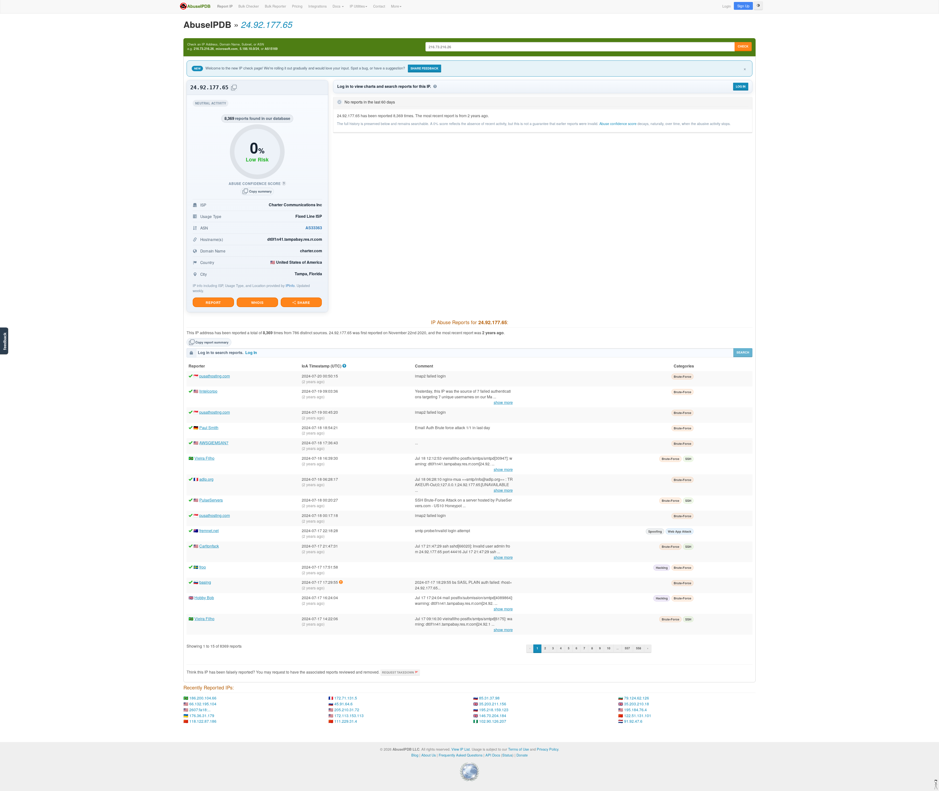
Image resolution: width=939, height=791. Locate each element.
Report (213, 302)
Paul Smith (208, 427)
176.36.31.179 (201, 715)
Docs (337, 6)
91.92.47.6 (633, 721)
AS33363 (313, 227)
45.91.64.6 (343, 704)
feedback (4, 341)
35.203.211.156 (492, 704)
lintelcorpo (208, 391)
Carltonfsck (209, 546)
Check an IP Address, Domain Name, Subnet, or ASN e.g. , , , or (232, 46)
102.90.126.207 (492, 721)
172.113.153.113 (349, 715)
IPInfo (290, 285)
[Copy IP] (234, 88)
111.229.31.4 (345, 721)
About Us (428, 754)
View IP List (460, 749)
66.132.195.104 (202, 704)
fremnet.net (209, 530)
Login (726, 6)
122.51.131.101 (637, 715)
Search (743, 352)
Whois (257, 302)
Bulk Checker (248, 6)
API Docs (492, 754)
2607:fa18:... (200, 709)
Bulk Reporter (275, 6)
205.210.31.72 (346, 709)
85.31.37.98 (489, 698)
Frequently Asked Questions (460, 754)
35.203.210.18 (636, 704)
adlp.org (206, 479)
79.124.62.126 (636, 698)
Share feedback (424, 68)
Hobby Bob (204, 597)
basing (205, 582)
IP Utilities (357, 6)
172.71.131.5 (345, 698)
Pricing (297, 6)
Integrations (317, 6)
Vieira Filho (204, 458)
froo (202, 567)
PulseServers (211, 500)
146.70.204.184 (492, 715)
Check (743, 46)
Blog (414, 754)
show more (503, 402)
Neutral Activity (211, 104)
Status (507, 754)
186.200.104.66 (202, 698)
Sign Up (743, 5)
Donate (522, 754)
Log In (741, 86)
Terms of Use (518, 749)
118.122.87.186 (202, 721)
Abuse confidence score (618, 123)
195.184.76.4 (635, 709)
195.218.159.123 (493, 709)
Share (303, 302)
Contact (379, 6)
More (395, 6)
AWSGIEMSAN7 (213, 443)
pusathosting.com (214, 376)
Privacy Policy (547, 749)
